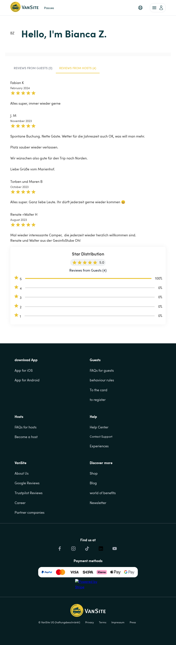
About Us (22, 473)
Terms (102, 622)
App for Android (27, 380)
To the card (98, 390)
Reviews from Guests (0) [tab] (33, 68)
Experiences (99, 446)
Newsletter (98, 502)
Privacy (89, 622)
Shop (94, 473)
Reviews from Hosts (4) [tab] (77, 68)
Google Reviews (27, 483)
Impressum (117, 622)
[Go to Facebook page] (59, 548)
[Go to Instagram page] (73, 548)
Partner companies (29, 512)
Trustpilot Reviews (28, 493)
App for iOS (24, 370)
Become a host (26, 436)
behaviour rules (102, 380)
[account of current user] (158, 7)
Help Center (99, 427)
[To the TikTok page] (87, 548)
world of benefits (103, 493)
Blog (93, 483)
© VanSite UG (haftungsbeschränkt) (59, 622)
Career (20, 502)
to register (98, 399)
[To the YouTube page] (114, 548)
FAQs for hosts (25, 427)
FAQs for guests (102, 370)
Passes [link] (49, 8)
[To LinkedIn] (100, 548)
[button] (140, 7)
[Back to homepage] (24, 8)
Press (133, 622)
